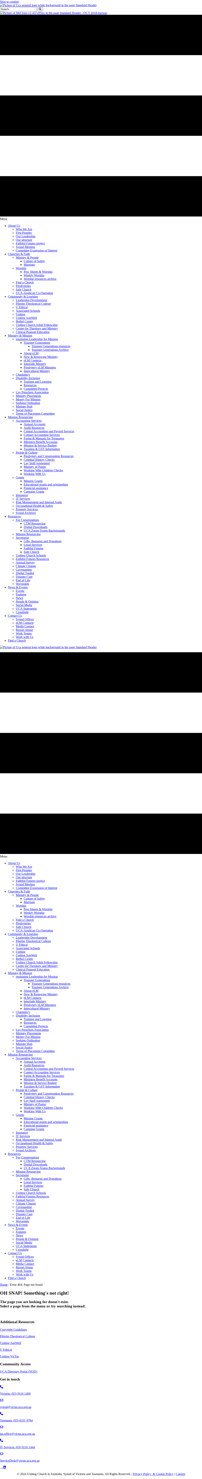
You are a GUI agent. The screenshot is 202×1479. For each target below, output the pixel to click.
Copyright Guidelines (13, 1329)
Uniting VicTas (9, 1356)
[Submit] (40, 9)
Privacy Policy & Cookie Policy (153, 1474)
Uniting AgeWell (10, 1343)
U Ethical (6, 1349)
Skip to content (9, 1)
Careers (180, 1474)
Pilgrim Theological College (17, 1336)
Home (4, 1284)
